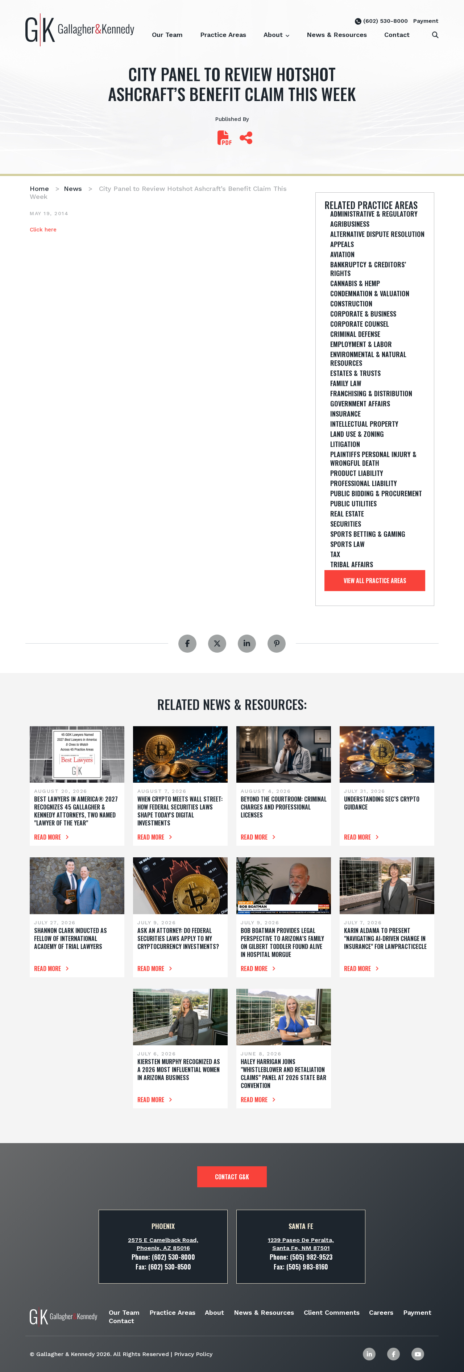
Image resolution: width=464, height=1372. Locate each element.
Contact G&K (232, 1176)
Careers (381, 1312)
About (273, 34)
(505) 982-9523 (311, 1257)
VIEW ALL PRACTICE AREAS (375, 580)
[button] (287, 31)
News (73, 188)
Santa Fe (301, 1226)
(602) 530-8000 (384, 20)
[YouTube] (417, 1354)
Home (39, 188)
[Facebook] (393, 1354)
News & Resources (337, 34)
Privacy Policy (193, 1354)
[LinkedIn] (369, 1354)
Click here (43, 229)
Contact (397, 34)
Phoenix (163, 1226)
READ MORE (48, 837)
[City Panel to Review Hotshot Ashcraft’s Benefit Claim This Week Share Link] (246, 141)
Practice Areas (223, 34)
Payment (426, 20)
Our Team (167, 34)
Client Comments (332, 1312)
